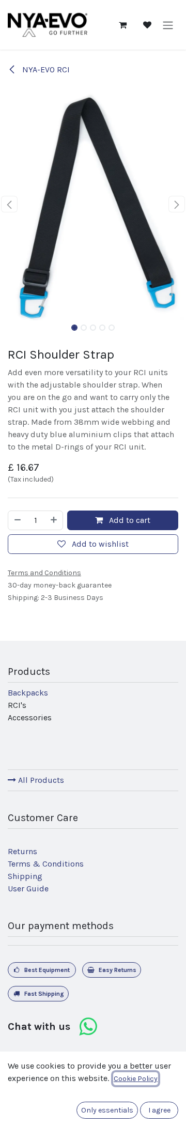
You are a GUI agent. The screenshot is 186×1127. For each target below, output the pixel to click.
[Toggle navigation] (168, 24)
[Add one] (54, 520)
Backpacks (28, 693)
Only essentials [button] (107, 1110)
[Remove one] (17, 520)
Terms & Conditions (46, 864)
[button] (9, 204)
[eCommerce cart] (122, 24)
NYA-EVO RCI (45, 69)
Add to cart (128, 520)
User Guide (28, 888)
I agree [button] (159, 1110)
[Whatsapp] (88, 1026)
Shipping (25, 876)
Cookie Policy (136, 1078)
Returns (22, 851)
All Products (40, 780)
